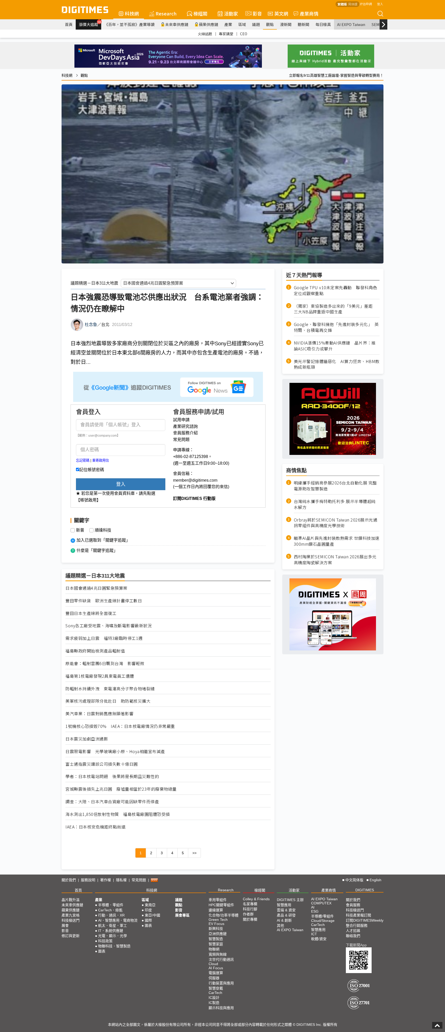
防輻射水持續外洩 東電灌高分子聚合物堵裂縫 (110, 689)
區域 (242, 24)
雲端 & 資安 (286, 910)
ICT (314, 934)
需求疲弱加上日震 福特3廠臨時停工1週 (104, 638)
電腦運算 (216, 973)
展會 (65, 925)
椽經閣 (200, 13)
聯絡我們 (353, 936)
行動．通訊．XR (111, 915)
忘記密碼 (82, 460)
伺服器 (214, 978)
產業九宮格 (71, 915)
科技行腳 (250, 909)
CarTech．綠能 (110, 910)
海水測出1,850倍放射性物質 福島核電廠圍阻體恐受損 (117, 814)
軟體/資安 (319, 939)
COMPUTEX (321, 903)
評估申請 (366, 4)
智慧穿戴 (216, 988)
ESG (315, 911)
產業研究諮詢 (185, 426)
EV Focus (216, 924)
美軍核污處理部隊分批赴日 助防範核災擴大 (107, 701)
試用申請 (181, 420)
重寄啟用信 (100, 460)
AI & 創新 (284, 920)
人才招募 (353, 931)
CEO (243, 33)
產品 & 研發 (286, 915)
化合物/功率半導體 (223, 915)
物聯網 (214, 949)
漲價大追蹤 (90, 23)
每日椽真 (323, 24)
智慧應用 (284, 905)
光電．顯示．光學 (112, 936)
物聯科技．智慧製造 (114, 946)
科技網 (132, 13)
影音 (255, 13)
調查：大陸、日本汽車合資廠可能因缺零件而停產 (112, 802)
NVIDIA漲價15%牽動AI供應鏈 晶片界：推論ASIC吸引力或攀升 (335, 346)
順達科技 (103, 530)
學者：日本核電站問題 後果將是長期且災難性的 (112, 776)
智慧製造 (216, 939)
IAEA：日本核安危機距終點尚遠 (95, 827)
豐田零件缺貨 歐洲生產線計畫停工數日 (103, 601)
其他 (280, 925)
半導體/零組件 (322, 916)
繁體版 (342, 4)
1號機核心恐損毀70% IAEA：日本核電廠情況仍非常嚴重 (120, 726)
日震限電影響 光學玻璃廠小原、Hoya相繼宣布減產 (115, 751)
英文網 (281, 13)
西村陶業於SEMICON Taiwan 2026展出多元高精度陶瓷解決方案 (335, 560)
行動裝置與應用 (221, 983)
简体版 (352, 4)
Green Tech (218, 920)
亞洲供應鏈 (218, 934)
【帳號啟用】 (88, 500)
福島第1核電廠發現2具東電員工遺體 (99, 676)
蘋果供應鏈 (208, 24)
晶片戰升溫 (71, 900)
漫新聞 (286, 24)
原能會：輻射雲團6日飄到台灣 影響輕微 (104, 663)
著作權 (105, 880)
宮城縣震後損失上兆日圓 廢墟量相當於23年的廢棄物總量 (121, 789)
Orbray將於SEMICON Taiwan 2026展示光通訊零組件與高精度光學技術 (336, 523)
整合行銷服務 (356, 925)
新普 (80, 530)
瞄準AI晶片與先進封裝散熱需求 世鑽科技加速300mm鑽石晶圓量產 (337, 541)
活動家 (231, 13)
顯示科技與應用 (221, 1008)
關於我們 (69, 880)
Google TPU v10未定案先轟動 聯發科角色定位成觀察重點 (335, 290)
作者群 (248, 914)
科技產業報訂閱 (358, 915)
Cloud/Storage (323, 921)
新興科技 (216, 929)
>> (194, 853)
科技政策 (105, 941)
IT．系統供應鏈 (110, 931)
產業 (228, 24)
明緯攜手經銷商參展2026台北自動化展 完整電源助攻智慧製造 (335, 486)
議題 (256, 24)
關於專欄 (250, 919)
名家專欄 (250, 904)
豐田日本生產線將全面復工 (90, 613)
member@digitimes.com (195, 480)
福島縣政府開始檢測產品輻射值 (95, 651)
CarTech (215, 993)
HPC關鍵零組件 (221, 905)
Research (166, 13)
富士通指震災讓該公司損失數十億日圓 (101, 764)
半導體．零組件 (110, 905)
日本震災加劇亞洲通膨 (86, 739)
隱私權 (121, 880)
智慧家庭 (216, 944)
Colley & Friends (256, 899)
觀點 (270, 24)
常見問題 (181, 439)
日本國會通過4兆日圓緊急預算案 (96, 588)
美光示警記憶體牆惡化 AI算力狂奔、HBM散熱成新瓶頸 (337, 364)
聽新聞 (303, 24)
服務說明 (88, 880)
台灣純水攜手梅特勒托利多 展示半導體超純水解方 (335, 504)
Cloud (213, 964)
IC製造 (214, 1003)
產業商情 (309, 13)
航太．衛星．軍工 (112, 925)
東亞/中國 (152, 915)
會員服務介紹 (185, 433)
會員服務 (353, 905)
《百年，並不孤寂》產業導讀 (129, 24)
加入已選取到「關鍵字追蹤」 (103, 540)
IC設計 (214, 997)
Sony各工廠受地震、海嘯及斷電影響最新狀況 (108, 626)
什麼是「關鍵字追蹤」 (97, 550)
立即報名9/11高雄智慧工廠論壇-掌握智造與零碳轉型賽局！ (336, 75)
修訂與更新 (71, 936)
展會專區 (182, 915)
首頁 (69, 24)
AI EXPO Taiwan (351, 24)
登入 (380, 4)
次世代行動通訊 (221, 959)
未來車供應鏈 (176, 24)
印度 (148, 910)
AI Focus (216, 968)
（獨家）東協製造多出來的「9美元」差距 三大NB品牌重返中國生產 (335, 309)
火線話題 (205, 33)
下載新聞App (356, 945)
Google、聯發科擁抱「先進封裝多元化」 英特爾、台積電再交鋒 (336, 327)
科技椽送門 (71, 920)
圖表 (101, 951)
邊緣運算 (216, 910)
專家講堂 (226, 33)
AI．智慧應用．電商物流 (118, 920)
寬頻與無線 (218, 954)
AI (312, 907)
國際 (148, 920)
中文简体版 (354, 880)
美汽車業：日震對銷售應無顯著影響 (99, 714)
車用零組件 (218, 900)
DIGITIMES (364, 890)
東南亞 (150, 905)
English (375, 880)
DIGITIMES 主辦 (290, 900)
